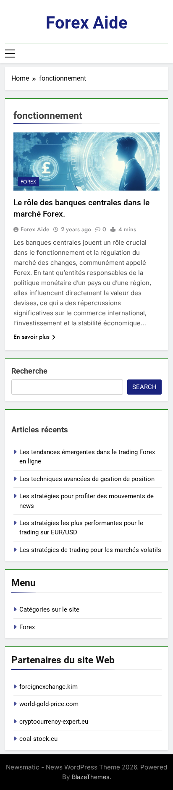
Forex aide (87, 23)
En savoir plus (31, 336)
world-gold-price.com (49, 704)
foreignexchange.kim (48, 687)
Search (144, 387)
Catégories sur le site (49, 609)
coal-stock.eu (38, 739)
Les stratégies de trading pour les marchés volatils (90, 550)
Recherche (29, 370)
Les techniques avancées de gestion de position (87, 479)
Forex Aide (35, 229)
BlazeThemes (91, 776)
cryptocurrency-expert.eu (53, 721)
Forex (28, 182)
